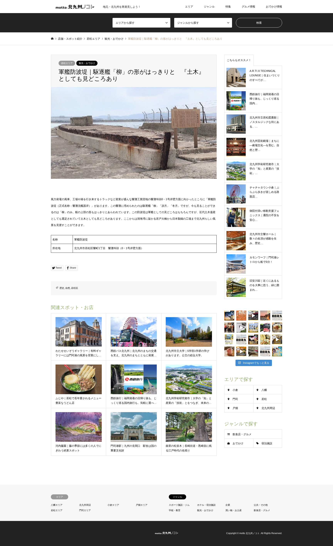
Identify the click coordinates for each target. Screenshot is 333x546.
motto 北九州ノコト (249, 533)
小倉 (235, 389)
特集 (228, 6)
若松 (264, 399)
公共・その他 (261, 505)
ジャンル (209, 6)
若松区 (74, 288)
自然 (67, 288)
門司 (235, 399)
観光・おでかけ (87, 63)
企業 (227, 505)
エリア (189, 6)
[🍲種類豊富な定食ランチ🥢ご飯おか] (241, 351)
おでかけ (238, 443)
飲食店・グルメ (242, 434)
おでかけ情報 (274, 6)
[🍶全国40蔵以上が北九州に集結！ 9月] (265, 339)
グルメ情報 (248, 6)
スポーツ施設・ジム (179, 505)
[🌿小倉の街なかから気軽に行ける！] (241, 328)
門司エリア (85, 510)
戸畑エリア (141, 505)
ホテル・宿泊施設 (206, 505)
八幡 (264, 389)
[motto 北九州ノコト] (166, 533)
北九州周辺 (268, 408)
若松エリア (67, 63)
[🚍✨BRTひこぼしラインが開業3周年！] (265, 328)
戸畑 (235, 408)
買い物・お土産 (233, 510)
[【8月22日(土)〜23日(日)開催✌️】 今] (253, 328)
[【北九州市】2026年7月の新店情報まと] (265, 316)
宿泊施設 (267, 443)
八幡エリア (56, 505)
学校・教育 (174, 510)
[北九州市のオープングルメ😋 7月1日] (277, 328)
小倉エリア (113, 505)
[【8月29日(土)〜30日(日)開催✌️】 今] (229, 316)
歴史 (62, 288)
